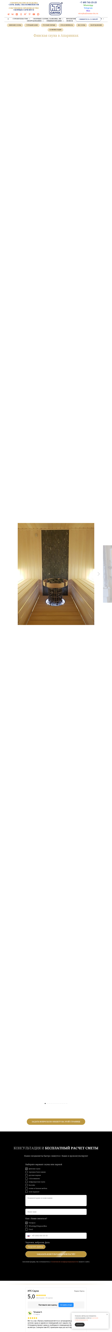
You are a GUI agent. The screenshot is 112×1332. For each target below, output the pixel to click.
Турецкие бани (32, 25)
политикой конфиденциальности (86, 1319)
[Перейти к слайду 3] (49, 1103)
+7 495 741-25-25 (88, 2)
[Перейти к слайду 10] (62, 1103)
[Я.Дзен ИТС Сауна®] (16, 15)
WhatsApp (88, 5)
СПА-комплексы (66, 25)
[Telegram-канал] (8, 15)
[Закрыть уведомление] (107, 1314)
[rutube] (25, 15)
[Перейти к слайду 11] (64, 1103)
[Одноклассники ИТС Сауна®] (21, 15)
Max (88, 11)
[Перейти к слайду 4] (51, 1103)
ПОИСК (69, 21)
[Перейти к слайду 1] (45, 1103)
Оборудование (96, 25)
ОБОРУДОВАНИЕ (34, 21)
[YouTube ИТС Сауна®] (33, 15)
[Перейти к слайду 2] (47, 1103)
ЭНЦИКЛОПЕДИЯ (54, 21)
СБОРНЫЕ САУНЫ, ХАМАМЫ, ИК (47, 19)
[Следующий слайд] (99, 574)
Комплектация (55, 29)
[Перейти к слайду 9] (60, 1103)
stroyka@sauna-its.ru (88, 13)
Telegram (88, 8)
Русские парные (49, 25)
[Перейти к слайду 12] (66, 1103)
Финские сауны (15, 25)
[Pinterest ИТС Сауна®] (29, 15)
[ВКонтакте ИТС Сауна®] (12, 15)
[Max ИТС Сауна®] (38, 15)
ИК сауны (81, 25)
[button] (88, 19)
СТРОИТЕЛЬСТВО (21, 19)
